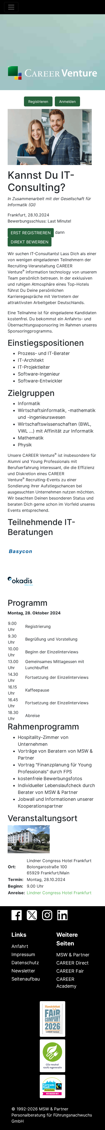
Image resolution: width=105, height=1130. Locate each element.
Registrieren (38, 101)
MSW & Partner (72, 954)
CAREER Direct (72, 963)
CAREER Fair (70, 971)
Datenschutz (25, 962)
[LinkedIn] (62, 915)
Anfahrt (19, 946)
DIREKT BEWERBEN (29, 241)
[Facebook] (16, 915)
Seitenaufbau (25, 979)
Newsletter (23, 970)
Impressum (23, 954)
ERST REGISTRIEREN (31, 232)
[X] (32, 915)
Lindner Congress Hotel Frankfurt (59, 892)
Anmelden (67, 101)
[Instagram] (47, 915)
